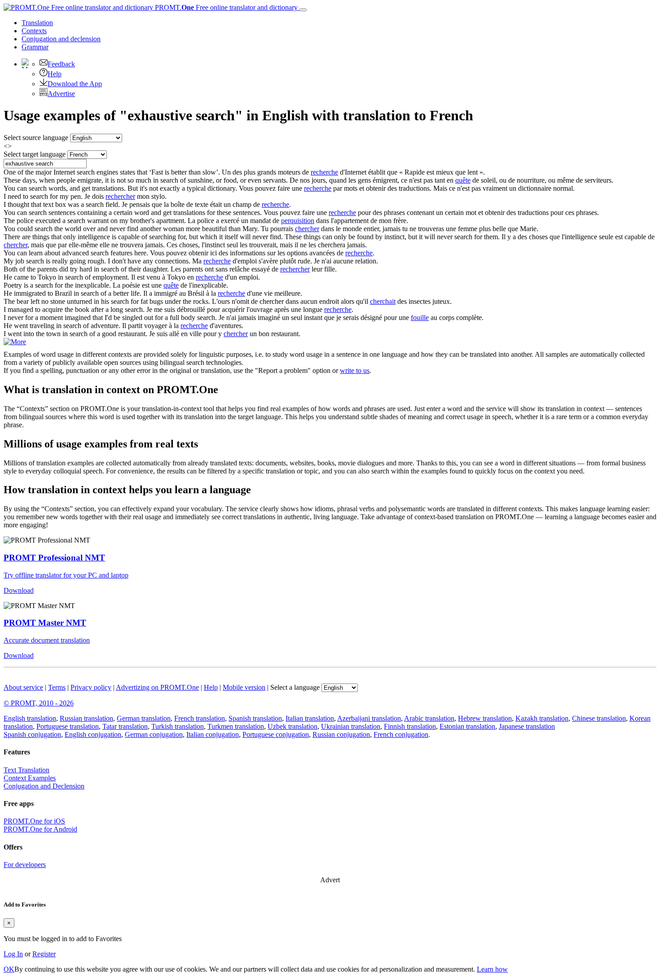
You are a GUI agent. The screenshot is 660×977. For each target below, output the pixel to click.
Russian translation (86, 718)
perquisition (297, 220)
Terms (57, 687)
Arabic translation (429, 718)
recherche (324, 172)
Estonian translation (467, 726)
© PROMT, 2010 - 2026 (39, 703)
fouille (420, 317)
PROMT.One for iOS (34, 821)
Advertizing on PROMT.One (157, 687)
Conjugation (61, 39)
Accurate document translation (47, 640)
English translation (30, 718)
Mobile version (244, 687)
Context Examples (30, 778)
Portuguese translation (67, 726)
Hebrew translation (485, 718)
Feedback (61, 64)
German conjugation (154, 734)
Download (19, 590)
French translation (199, 718)
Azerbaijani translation (369, 718)
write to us (355, 370)
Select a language (295, 687)
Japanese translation (527, 726)
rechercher (120, 196)
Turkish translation (177, 726)
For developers (25, 864)
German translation (144, 718)
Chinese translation (599, 718)
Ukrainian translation (350, 726)
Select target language (35, 154)
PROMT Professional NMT (54, 557)
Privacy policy (90, 687)
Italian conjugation (212, 734)
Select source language (36, 137)
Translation (37, 22)
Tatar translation (125, 726)
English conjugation (93, 734)
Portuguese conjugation (275, 734)
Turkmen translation (235, 726)
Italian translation (310, 718)
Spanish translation (255, 718)
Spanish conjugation (32, 734)
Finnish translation (410, 726)
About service (23, 687)
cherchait (383, 301)
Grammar (35, 47)
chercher (307, 228)
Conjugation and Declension (44, 786)
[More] (15, 342)
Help (55, 74)
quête (463, 180)
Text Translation (26, 770)
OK (9, 969)
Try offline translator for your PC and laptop (66, 575)
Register (44, 954)
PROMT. (225, 7)
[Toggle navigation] (303, 10)
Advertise (61, 93)
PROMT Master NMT (45, 622)
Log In (13, 954)
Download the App (75, 84)
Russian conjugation (341, 734)
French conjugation (401, 734)
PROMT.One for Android (40, 829)
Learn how (492, 969)
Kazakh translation (541, 718)
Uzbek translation (292, 726)
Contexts (34, 31)
